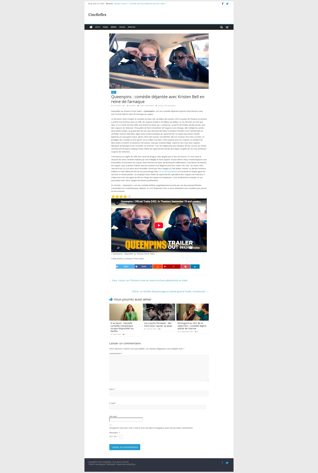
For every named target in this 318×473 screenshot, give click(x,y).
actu (97, 27)
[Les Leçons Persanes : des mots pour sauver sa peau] (159, 305)
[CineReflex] (91, 27)
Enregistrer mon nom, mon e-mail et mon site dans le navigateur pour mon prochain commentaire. (151, 428)
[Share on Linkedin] (195, 266)
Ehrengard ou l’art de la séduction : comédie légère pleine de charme (192, 326)
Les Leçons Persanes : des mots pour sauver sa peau (158, 324)
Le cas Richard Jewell (168, 171)
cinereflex (132, 106)
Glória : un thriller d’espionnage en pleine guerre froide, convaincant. (170, 291)
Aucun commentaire (146, 106)
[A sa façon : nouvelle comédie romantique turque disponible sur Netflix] (125, 305)
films (105, 27)
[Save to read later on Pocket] (185, 266)
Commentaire (115, 353)
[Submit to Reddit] (157, 266)
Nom (112, 389)
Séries (113, 27)
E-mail (112, 403)
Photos (131, 27)
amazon (160, 106)
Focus (122, 27)
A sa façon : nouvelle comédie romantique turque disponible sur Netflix (122, 327)
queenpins (172, 106)
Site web (113, 416)
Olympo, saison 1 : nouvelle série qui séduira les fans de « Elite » (140, 3)
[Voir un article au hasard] (227, 27)
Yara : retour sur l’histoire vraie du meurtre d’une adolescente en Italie (148, 280)
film (113, 92)
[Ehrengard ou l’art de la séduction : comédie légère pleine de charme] (192, 305)
